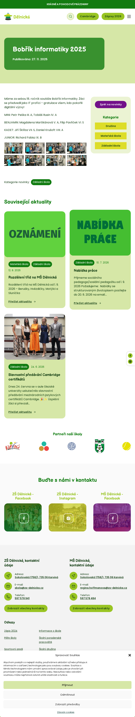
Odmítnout (67, 694)
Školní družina (47, 649)
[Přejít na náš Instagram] (130, 361)
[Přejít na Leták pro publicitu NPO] (44, 446)
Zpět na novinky (111, 104)
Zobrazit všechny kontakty (25, 608)
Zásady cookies (65, 712)
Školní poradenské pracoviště (50, 640)
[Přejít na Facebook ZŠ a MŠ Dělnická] (23, 517)
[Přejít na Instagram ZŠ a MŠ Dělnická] (67, 517)
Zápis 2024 (10, 631)
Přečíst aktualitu (20, 301)
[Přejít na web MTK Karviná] (126, 446)
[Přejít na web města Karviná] (12, 446)
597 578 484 (88, 598)
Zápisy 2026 (113, 16)
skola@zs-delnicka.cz (29, 588)
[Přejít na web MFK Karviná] (99, 446)
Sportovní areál (13, 649)
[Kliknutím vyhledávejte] (70, 16)
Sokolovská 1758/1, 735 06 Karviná (36, 577)
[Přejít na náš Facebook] (130, 355)
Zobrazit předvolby (67, 704)
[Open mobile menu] (129, 16)
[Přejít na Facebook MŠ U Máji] (112, 517)
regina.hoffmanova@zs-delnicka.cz (103, 588)
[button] (129, 655)
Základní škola (41, 182)
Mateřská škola (19, 264)
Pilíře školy (10, 638)
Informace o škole (50, 631)
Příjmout (67, 685)
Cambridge (88, 16)
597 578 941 (22, 598)
